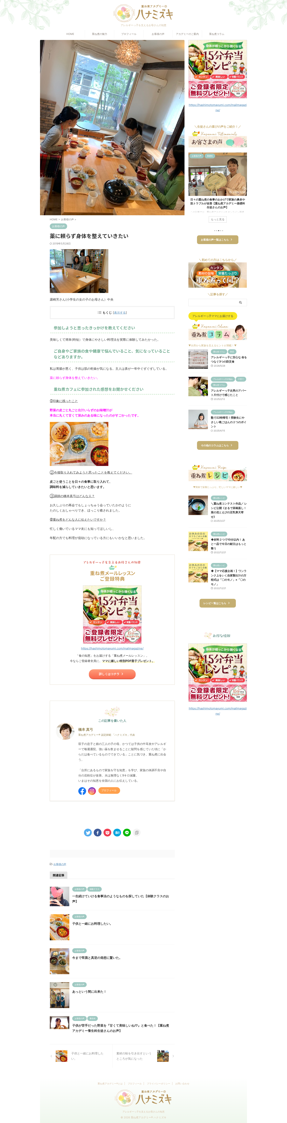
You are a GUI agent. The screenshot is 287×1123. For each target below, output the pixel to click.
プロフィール (128, 33)
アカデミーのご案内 (187, 33)
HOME (70, 33)
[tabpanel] (217, 190)
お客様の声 (158, 33)
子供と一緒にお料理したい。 (92, 923)
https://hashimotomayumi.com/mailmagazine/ (112, 648)
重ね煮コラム (216, 33)
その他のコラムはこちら (215, 445)
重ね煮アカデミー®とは (110, 1083)
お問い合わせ (182, 1083)
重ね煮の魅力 (99, 33)
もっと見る (218, 219)
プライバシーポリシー (158, 1083)
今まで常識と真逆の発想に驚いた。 (97, 958)
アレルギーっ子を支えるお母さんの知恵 (143, 1111)
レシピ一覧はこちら (214, 603)
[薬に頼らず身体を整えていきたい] (117, 832)
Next (243, 188)
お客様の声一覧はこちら (215, 239)
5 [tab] (223, 231)
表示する (120, 312)
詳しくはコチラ (109, 674)
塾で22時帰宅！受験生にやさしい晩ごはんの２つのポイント (228, 422)
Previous (192, 188)
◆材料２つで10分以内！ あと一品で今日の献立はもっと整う (228, 544)
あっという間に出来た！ (89, 991)
